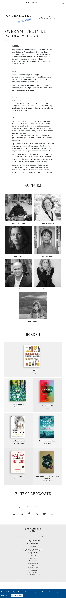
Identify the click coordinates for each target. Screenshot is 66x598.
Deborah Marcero (47, 223)
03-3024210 (33, 555)
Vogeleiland (18, 476)
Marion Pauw (47, 289)
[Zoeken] (63, 3)
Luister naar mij (18, 441)
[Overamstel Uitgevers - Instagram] (21, 513)
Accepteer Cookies (16, 595)
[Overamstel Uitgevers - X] (36, 513)
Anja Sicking (18, 256)
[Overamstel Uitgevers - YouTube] (44, 513)
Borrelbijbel (33, 370)
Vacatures (33, 565)
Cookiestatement (33, 572)
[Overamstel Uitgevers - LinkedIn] (14, 513)
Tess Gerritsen (47, 256)
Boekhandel (33, 561)
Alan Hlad (18, 289)
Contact (33, 558)
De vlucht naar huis (47, 441)
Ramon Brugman (18, 223)
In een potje (18, 404)
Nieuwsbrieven (33, 563)
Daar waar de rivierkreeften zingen (47, 477)
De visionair (47, 406)
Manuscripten (33, 568)
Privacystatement (33, 570)
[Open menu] (3, 3)
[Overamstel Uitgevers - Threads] (51, 513)
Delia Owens (33, 321)
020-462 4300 (33, 546)
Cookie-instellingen (33, 575)
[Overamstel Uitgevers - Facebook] (29, 513)
